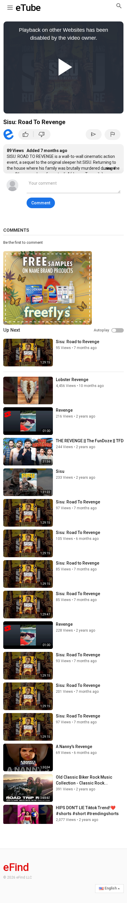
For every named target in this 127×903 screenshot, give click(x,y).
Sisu (60, 471)
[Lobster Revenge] (28, 390)
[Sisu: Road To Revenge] (28, 513)
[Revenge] (28, 421)
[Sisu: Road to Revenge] (28, 352)
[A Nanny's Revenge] (28, 757)
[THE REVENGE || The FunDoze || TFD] (28, 451)
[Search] (119, 6)
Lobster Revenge (72, 379)
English (111, 888)
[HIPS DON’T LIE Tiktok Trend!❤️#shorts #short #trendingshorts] (28, 818)
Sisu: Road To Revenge (78, 502)
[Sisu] (28, 482)
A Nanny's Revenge (74, 746)
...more (108, 168)
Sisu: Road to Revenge (77, 341)
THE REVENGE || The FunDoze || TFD (89, 440)
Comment (40, 203)
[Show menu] (10, 6)
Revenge (64, 410)
